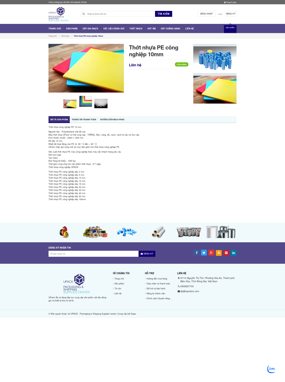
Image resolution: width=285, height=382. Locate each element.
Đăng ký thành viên (156, 293)
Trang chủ (119, 278)
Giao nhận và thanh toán (158, 283)
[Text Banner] (215, 89)
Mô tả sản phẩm (59, 119)
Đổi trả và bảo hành (156, 288)
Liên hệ (117, 293)
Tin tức (117, 288)
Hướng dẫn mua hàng (112, 119)
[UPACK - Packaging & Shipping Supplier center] (58, 15)
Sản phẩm (119, 283)
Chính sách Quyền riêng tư (159, 298)
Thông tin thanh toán (84, 119)
